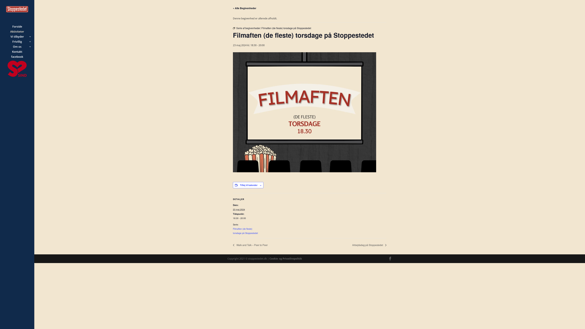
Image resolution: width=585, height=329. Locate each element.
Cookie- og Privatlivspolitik (285, 258)
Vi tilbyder (17, 36)
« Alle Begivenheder (244, 8)
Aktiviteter (17, 31)
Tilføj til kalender (248, 185)
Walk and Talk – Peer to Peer (252, 245)
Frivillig (17, 42)
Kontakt (17, 52)
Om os (17, 47)
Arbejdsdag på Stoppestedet (368, 245)
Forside (17, 26)
